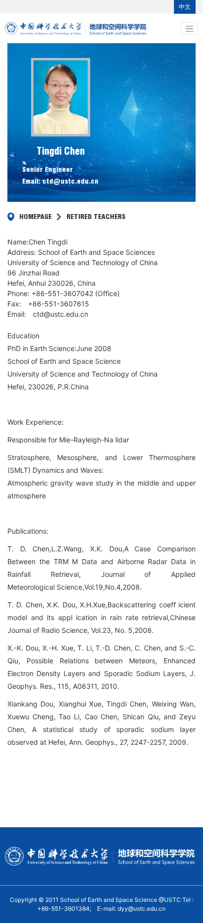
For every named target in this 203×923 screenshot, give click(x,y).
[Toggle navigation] (189, 28)
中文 (185, 6)
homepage (35, 216)
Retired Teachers (96, 216)
